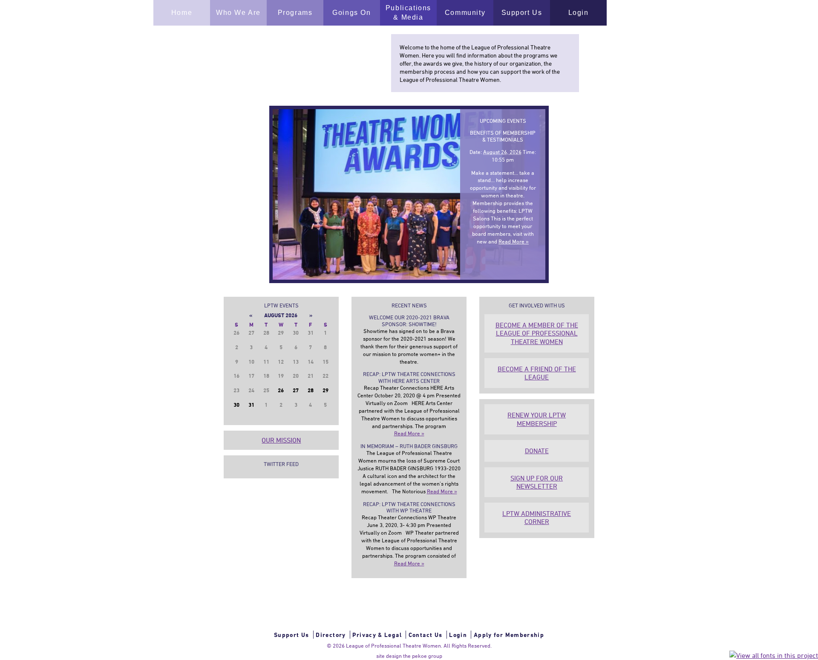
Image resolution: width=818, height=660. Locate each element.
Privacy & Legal (376, 634)
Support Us (291, 634)
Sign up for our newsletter (536, 482)
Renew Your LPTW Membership (536, 419)
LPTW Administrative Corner (536, 517)
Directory (331, 634)
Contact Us (426, 634)
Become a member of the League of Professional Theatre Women (536, 333)
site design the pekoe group (409, 655)
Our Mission (281, 440)
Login (458, 634)
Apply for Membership (509, 634)
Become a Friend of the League (537, 373)
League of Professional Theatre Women (393, 645)
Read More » (513, 241)
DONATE (537, 450)
